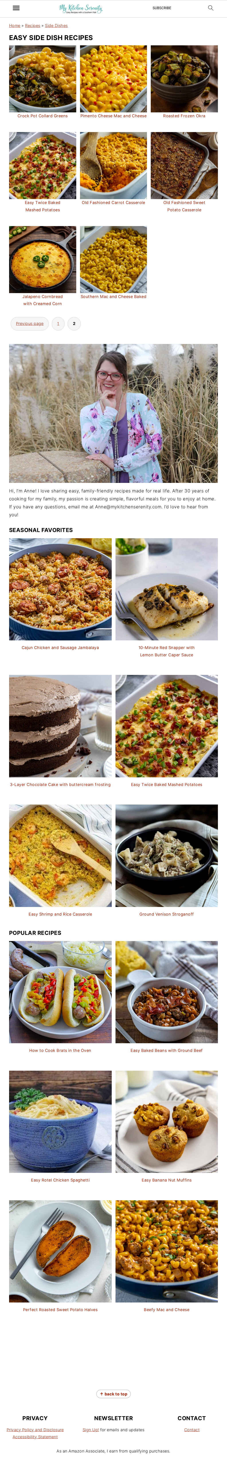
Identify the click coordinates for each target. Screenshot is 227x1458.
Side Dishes (56, 25)
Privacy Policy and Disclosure (35, 1429)
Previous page (30, 323)
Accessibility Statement (35, 1437)
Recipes (32, 25)
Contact (192, 1429)
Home (14, 25)
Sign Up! (91, 1429)
